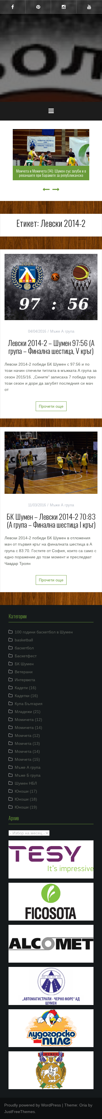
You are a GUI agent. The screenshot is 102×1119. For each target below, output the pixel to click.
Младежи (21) (28, 711)
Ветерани (24, 672)
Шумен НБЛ (26, 783)
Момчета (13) (27, 743)
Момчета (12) (27, 735)
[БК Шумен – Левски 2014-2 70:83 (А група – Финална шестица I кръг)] (51, 462)
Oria (83, 1105)
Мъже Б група (28, 775)
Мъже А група (62, 331)
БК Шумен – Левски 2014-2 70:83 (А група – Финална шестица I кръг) (51, 520)
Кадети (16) (25, 687)
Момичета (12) (28, 719)
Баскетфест (26, 656)
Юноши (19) (26, 807)
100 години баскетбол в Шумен (44, 632)
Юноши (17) (26, 791)
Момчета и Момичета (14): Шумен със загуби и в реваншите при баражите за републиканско (51, 173)
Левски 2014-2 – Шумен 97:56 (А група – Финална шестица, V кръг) (51, 347)
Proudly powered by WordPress (32, 1105)
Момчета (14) (27, 751)
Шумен (51, 54)
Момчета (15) (27, 759)
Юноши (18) (26, 799)
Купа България (28, 703)
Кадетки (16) (26, 695)
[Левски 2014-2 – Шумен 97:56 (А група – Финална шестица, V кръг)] (51, 286)
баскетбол (24, 648)
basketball (24, 640)
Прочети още (51, 406)
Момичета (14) (28, 727)
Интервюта (25, 679)
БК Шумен (24, 664)
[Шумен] (51, 39)
